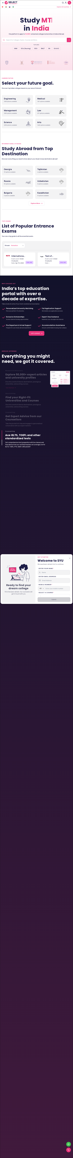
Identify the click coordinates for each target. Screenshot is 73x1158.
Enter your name (46, 568)
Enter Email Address (47, 576)
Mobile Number (45, 584)
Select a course (46, 592)
